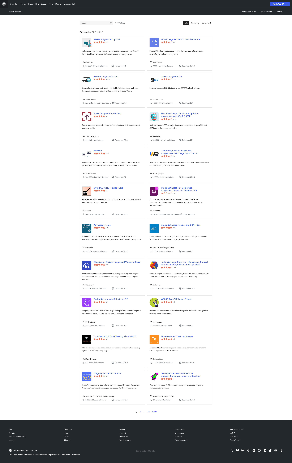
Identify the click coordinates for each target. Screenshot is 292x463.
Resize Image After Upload (107, 39)
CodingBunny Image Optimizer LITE (111, 299)
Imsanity (98, 150)
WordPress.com (237, 429)
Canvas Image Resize (171, 76)
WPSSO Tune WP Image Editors (176, 299)
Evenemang (179, 433)
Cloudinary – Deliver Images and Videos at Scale (117, 262)
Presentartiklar (181, 440)
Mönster (67, 440)
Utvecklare (124, 436)
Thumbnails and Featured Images (177, 336)
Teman (66, 433)
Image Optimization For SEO (107, 373)
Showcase (68, 429)
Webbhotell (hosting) (17, 436)
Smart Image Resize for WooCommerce (180, 39)
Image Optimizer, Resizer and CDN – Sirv (180, 225)
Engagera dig (180, 429)
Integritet (12, 440)
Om (10, 429)
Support (123, 433)
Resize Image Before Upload (107, 113)
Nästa (154, 412)
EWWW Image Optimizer (106, 76)
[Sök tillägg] (110, 23)
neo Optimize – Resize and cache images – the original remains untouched (180, 374)
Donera (178, 436)
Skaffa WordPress (280, 4)
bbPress (234, 436)
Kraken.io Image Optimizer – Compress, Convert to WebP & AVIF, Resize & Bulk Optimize (184, 263)
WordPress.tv (126, 440)
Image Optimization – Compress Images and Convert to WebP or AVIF (179, 189)
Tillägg (66, 436)
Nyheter (12, 433)
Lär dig (122, 429)
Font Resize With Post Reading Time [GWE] (115, 336)
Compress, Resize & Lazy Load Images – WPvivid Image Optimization (179, 151)
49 (148, 412)
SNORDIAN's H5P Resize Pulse (108, 188)
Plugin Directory (15, 11)
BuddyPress (235, 440)
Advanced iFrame (102, 225)
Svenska (34, 451)
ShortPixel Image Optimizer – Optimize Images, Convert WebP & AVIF (179, 114)
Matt (232, 433)
